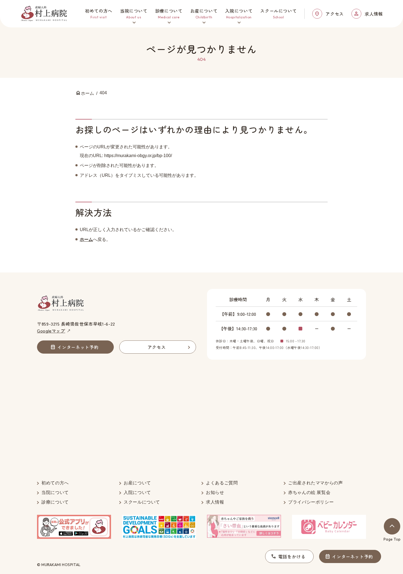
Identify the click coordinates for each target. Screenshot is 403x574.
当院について (55, 492)
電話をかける (292, 556)
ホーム (86, 239)
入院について (137, 492)
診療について (55, 502)
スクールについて (142, 502)
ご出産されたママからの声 (315, 483)
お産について (137, 483)
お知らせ (215, 492)
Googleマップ (51, 330)
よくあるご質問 (222, 483)
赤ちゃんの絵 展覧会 (309, 492)
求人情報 (374, 14)
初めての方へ (55, 483)
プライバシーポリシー (311, 502)
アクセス (334, 14)
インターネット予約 (352, 556)
